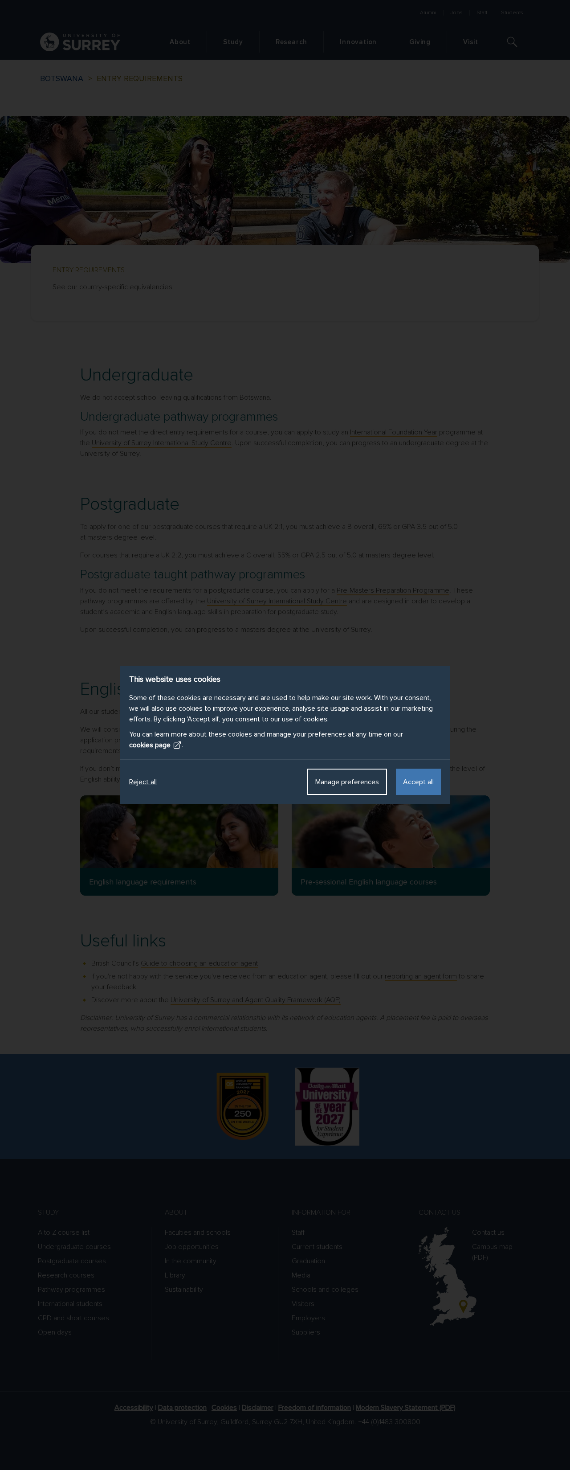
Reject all (143, 782)
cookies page (150, 745)
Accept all (418, 782)
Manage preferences (347, 782)
